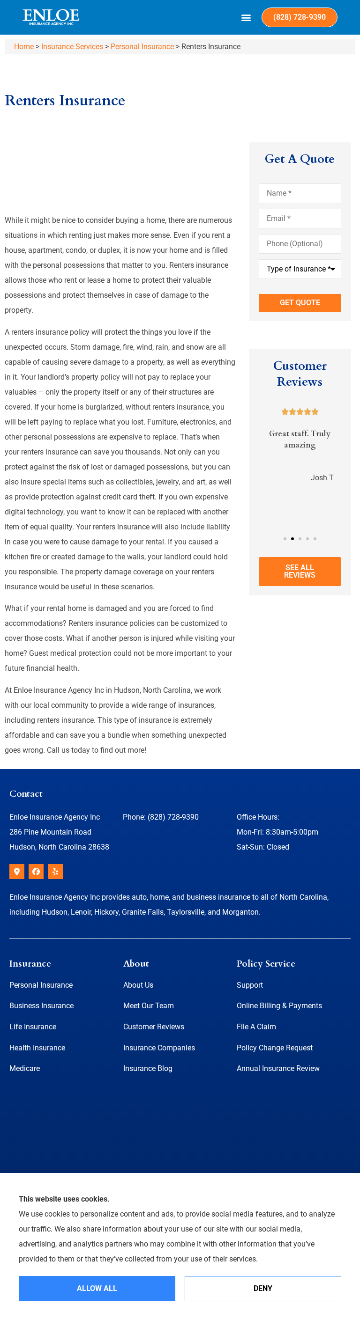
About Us (138, 985)
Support (250, 985)
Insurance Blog (147, 1068)
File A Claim (256, 1026)
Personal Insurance (142, 46)
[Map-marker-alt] (16, 871)
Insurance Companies (159, 1047)
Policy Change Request (275, 1047)
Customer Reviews (153, 1026)
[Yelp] (55, 871)
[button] (246, 17)
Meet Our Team (148, 1005)
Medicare (24, 1068)
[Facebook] (36, 871)
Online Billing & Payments (279, 1005)
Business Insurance (41, 1005)
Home (24, 46)
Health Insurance (37, 1047)
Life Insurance (32, 1026)
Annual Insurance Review (278, 1068)
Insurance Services (72, 46)
